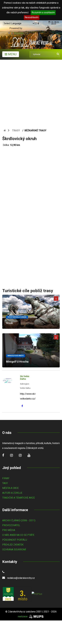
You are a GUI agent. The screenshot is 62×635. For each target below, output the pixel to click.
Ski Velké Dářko (24, 377)
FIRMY (5, 478)
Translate (18, 33)
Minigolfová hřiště (16, 355)
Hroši (9, 323)
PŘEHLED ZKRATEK (12, 544)
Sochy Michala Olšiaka (17, 317)
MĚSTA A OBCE (10, 488)
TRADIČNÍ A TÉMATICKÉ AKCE (18, 497)
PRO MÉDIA (8, 530)
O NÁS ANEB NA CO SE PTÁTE (18, 535)
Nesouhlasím (32, 17)
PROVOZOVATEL (11, 525)
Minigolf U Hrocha (17, 361)
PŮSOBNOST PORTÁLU (14, 539)
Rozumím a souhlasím (43, 12)
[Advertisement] (31, 92)
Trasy (16, 130)
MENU (12, 54)
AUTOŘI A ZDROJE (12, 492)
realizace (23, 616)
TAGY (5, 483)
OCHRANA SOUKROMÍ (14, 549)
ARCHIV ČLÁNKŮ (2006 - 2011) (18, 520)
